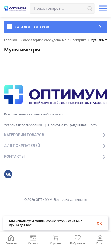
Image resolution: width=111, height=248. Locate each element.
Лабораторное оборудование (43, 40)
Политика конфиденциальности (73, 125)
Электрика (78, 40)
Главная (10, 40)
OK (99, 223)
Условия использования (23, 125)
